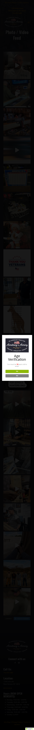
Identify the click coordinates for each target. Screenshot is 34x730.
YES (17, 371)
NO (17, 376)
